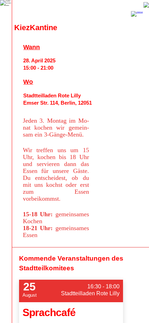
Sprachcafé (49, 312)
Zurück (146, 5)
